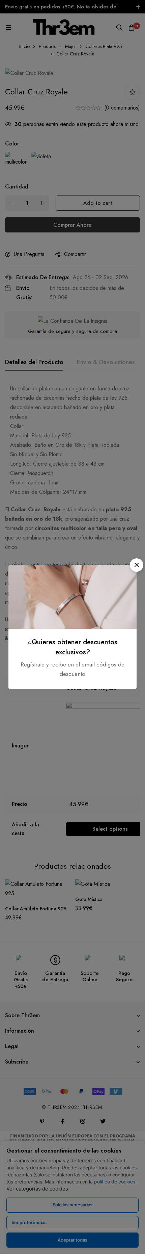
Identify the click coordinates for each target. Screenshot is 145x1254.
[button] (136, 565)
